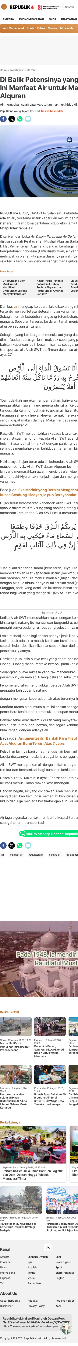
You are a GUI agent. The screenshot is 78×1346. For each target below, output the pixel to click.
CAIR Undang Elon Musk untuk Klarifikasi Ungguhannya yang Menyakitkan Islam (15, 287)
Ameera (4, 1256)
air (15, 306)
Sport (58, 1267)
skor (52, 19)
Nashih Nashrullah (52, 111)
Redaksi (33, 1300)
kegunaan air (36, 854)
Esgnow (5, 1278)
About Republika (10, 1300)
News (3, 1267)
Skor (58, 1256)
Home (3, 69)
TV (2, 1283)
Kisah (30, 28)
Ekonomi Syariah (31, 19)
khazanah (69, 19)
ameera (8, 19)
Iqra (30, 1262)
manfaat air (16, 854)
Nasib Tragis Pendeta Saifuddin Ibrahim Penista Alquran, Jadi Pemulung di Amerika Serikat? (50, 287)
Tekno (31, 1272)
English (59, 1278)
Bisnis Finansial (64, 1272)
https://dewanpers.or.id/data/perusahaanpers (30, 1326)
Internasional (7, 1272)
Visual (31, 1278)
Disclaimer (6, 1305)
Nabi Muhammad (13, 28)
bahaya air (54, 854)
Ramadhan (34, 1283)
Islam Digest (17, 69)
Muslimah (66, 28)
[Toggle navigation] (4, 7)
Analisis (32, 1267)
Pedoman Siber (64, 1300)
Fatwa (41, 28)
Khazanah (6, 1262)
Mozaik (52, 28)
